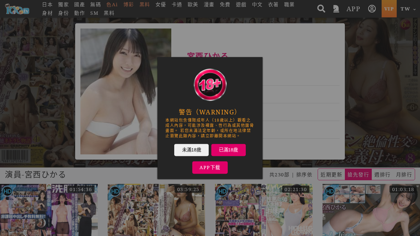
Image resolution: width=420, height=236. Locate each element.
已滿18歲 (228, 149)
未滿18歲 (191, 149)
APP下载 (210, 167)
